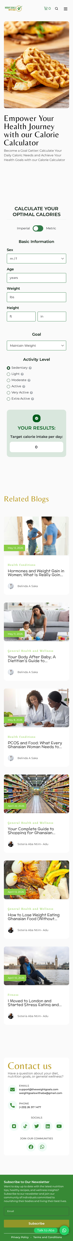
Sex (10, 250)
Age (10, 269)
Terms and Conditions (47, 1237)
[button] (65, 9)
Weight (13, 288)
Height (13, 308)
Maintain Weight (23, 345)
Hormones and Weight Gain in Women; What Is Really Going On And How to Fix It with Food (36, 576)
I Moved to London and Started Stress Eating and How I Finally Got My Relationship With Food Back (35, 1006)
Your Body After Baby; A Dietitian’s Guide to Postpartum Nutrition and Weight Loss (33, 662)
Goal (36, 334)
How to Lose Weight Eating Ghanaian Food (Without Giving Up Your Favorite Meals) (34, 920)
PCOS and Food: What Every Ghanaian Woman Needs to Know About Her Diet (35, 746)
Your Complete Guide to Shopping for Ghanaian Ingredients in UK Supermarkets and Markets (34, 834)
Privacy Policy (20, 1237)
